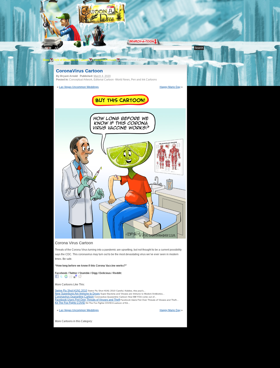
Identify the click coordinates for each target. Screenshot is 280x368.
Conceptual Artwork (104, 59)
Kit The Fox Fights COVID (70, 302)
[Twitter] (61, 277)
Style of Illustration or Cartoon (71, 59)
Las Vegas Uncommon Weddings (79, 87)
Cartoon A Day (112, 14)
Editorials (75, 48)
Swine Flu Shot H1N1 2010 (71, 290)
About (58, 48)
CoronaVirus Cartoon (79, 70)
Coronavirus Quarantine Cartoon (74, 296)
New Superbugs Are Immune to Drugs (77, 293)
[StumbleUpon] (66, 277)
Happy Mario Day (170, 87)
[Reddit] (80, 277)
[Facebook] (57, 277)
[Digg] (70, 277)
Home (44, 48)
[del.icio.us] (75, 277)
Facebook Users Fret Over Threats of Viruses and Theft (87, 299)
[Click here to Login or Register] (212, 40)
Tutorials (94, 48)
